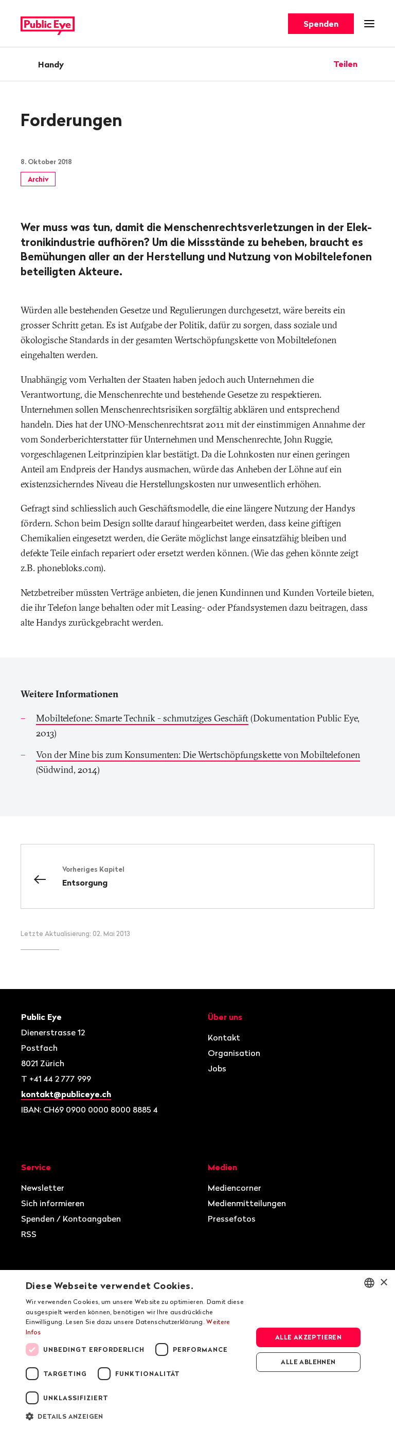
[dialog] (197, 1349)
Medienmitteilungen (247, 1203)
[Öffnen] (371, 64)
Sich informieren (52, 1203)
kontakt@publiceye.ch (66, 1094)
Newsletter (42, 1188)
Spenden (320, 24)
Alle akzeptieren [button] (308, 1337)
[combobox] (369, 1283)
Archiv (38, 179)
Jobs (217, 1068)
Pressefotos (232, 1218)
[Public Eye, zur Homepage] (48, 23)
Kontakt (224, 1037)
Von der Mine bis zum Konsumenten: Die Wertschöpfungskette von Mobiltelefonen (198, 755)
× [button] (383, 1282)
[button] (136, 1415)
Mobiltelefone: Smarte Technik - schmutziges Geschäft (142, 718)
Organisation (234, 1053)
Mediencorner (234, 1188)
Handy (51, 64)
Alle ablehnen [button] (308, 1362)
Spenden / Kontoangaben (71, 1218)
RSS (29, 1234)
